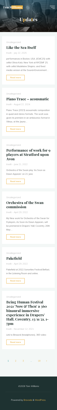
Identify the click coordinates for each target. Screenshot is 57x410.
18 (39, 361)
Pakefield (14, 258)
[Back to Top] (45, 398)
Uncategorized (13, 42)
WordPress (40, 400)
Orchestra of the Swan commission (25, 204)
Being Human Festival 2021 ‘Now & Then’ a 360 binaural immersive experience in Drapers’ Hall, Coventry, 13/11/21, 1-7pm (27, 313)
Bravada (27, 400)
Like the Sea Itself (21, 47)
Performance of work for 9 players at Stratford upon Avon (28, 154)
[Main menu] (52, 7)
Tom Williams (12, 7)
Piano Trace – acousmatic (27, 98)
